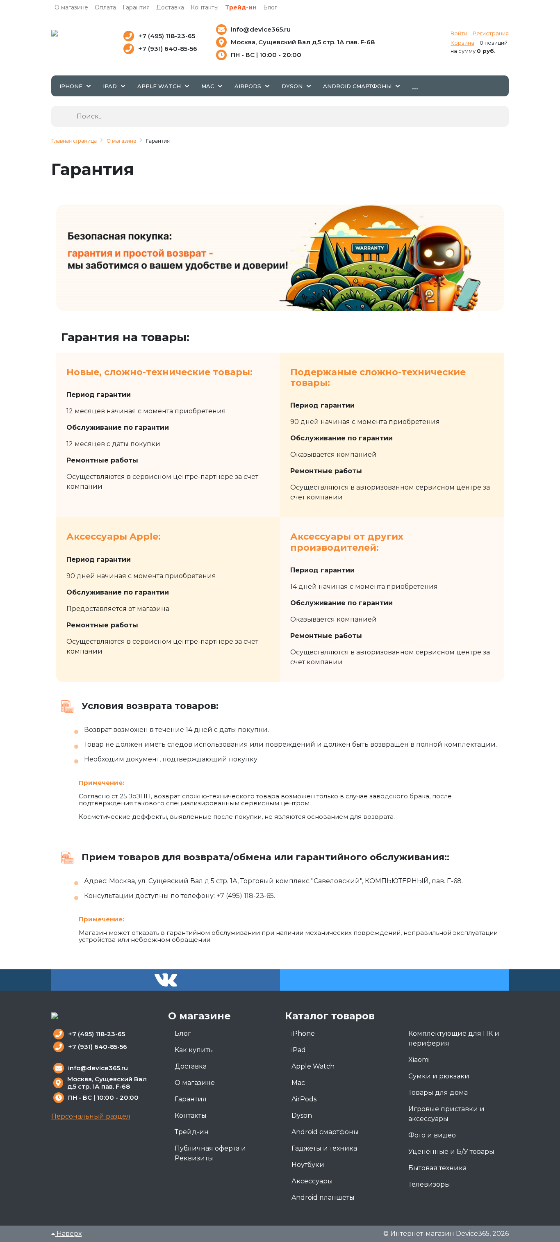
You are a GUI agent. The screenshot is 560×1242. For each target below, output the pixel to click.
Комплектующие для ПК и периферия (453, 1038)
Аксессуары (312, 1181)
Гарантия (136, 7)
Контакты (205, 7)
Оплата (105, 7)
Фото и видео (432, 1135)
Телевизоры (429, 1184)
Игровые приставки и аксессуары (446, 1114)
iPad (298, 1050)
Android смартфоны (325, 1132)
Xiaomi (419, 1060)
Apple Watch (313, 1066)
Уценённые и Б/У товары (451, 1151)
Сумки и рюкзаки (438, 1076)
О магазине (71, 7)
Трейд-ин (241, 7)
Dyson (301, 1115)
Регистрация (491, 33)
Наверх (68, 1233)
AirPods (303, 1099)
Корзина (462, 42)
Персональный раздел (90, 1116)
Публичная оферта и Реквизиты (210, 1153)
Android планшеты (323, 1197)
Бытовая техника (437, 1168)
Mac (298, 1083)
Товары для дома (438, 1092)
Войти (459, 33)
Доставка (170, 7)
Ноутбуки (307, 1165)
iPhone (303, 1033)
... (415, 86)
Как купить (194, 1050)
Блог (270, 7)
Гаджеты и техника (324, 1148)
